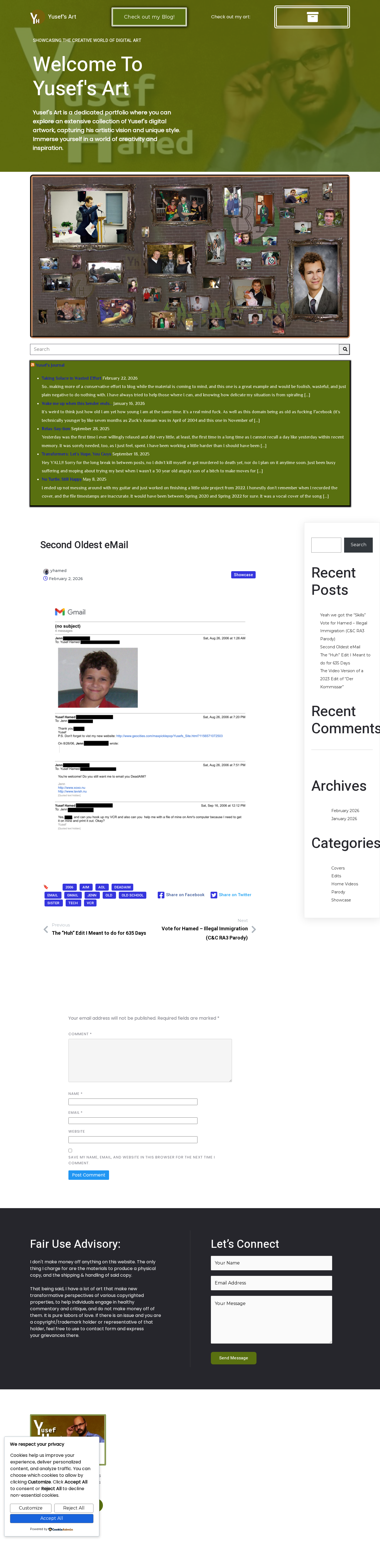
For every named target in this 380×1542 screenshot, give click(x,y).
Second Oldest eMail (340, 646)
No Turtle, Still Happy (62, 479)
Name (75, 1093)
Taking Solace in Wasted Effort (71, 378)
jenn (92, 895)
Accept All (51, 1518)
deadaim (122, 887)
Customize (31, 1508)
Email (75, 1112)
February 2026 (345, 810)
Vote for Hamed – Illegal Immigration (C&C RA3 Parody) (343, 631)
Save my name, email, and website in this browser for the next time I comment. (141, 1160)
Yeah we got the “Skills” (343, 615)
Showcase (243, 575)
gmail (73, 895)
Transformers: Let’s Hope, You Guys (76, 454)
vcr (90, 903)
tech (73, 903)
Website (76, 1131)
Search (319, 533)
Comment (80, 1034)
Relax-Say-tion (56, 428)
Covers (338, 868)
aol (102, 887)
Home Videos (344, 883)
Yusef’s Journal (50, 365)
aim (86, 887)
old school (133, 895)
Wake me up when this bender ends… (77, 403)
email (53, 895)
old (109, 895)
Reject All (74, 1508)
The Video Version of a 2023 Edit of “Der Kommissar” (341, 678)
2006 (69, 887)
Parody (338, 892)
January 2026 (344, 818)
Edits (336, 875)
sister (53, 903)
